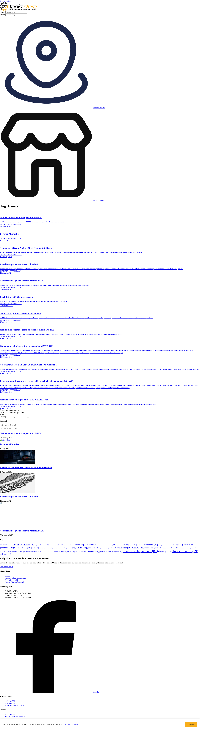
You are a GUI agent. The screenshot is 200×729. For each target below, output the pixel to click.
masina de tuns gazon (188, 548)
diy (129, 544)
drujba (138, 545)
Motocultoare (29, 551)
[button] (9, 410)
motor (57, 551)
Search (2, 12)
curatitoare (120, 545)
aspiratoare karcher (56, 545)
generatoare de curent (46, 548)
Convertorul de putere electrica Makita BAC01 (22, 531)
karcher (125, 547)
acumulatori (6, 545)
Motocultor (39, 551)
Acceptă (191, 724)
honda (116, 548)
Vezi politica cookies (71, 724)
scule (120, 551)
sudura (169, 551)
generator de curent (59, 548)
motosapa (66, 551)
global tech (70, 548)
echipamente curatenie (168, 545)
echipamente (150, 544)
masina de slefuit (170, 548)
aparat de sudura (42, 545)
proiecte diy (105, 551)
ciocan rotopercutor (106, 545)
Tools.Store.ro (185, 551)
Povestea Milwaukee (9, 444)
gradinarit (93, 548)
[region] (100, 724)
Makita (138, 547)
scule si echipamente (140, 551)
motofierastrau (50, 551)
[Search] (28, 417)
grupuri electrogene (106, 548)
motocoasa (17, 551)
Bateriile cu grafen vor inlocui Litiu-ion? (19, 496)
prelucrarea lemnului (88, 551)
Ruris (115, 551)
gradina (80, 547)
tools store (5, 554)
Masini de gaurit (5, 551)
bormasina (80, 544)
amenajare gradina (23, 544)
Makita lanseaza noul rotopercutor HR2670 (21, 433)
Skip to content (5, 1)
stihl (162, 551)
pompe (74, 551)
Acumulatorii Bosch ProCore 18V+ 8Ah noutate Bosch (26, 467)
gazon (35, 548)
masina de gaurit (153, 548)
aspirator (68, 545)
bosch (92, 544)
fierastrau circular (22, 548)
